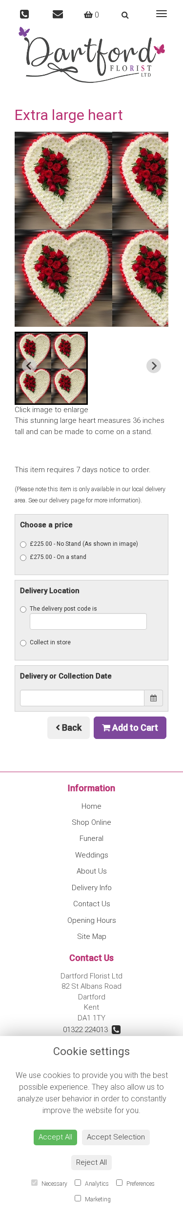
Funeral (91, 838)
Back (70, 727)
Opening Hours (91, 920)
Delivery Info (92, 887)
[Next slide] (153, 366)
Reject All (91, 1162)
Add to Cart (134, 727)
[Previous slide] (29, 366)
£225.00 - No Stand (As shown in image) (84, 543)
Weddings (91, 855)
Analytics (96, 1183)
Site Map (91, 936)
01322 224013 (87, 1029)
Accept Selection (116, 1137)
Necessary (53, 1183)
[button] (51, 368)
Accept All (55, 1137)
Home (91, 806)
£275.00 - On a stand (58, 557)
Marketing (97, 1199)
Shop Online (91, 822)
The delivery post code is (63, 608)
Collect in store (50, 642)
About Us (92, 871)
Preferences (140, 1183)
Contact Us (91, 903)
